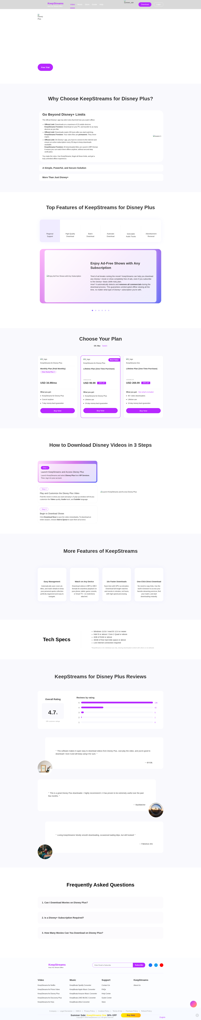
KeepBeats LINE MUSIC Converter (83, 998)
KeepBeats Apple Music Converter (82, 989)
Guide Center (107, 998)
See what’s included (145, 392)
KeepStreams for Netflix (46, 985)
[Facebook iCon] (150, 965)
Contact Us (106, 985)
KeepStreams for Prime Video (49, 989)
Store (87, 4)
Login (159, 4)
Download (145, 4)
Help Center (106, 993)
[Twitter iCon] (156, 965)
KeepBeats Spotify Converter (80, 985)
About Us (137, 985)
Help (101, 4)
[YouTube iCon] (161, 965)
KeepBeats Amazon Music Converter (83, 993)
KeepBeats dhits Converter (80, 1002)
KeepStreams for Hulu (46, 1002)
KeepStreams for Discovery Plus (50, 998)
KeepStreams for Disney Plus (49, 993)
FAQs (104, 989)
